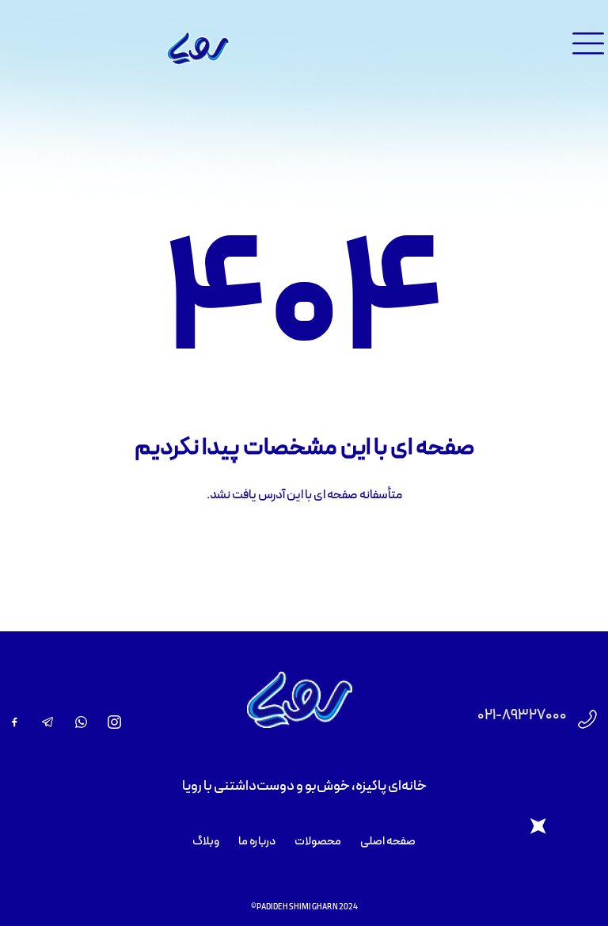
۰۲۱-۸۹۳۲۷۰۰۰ (522, 715)
